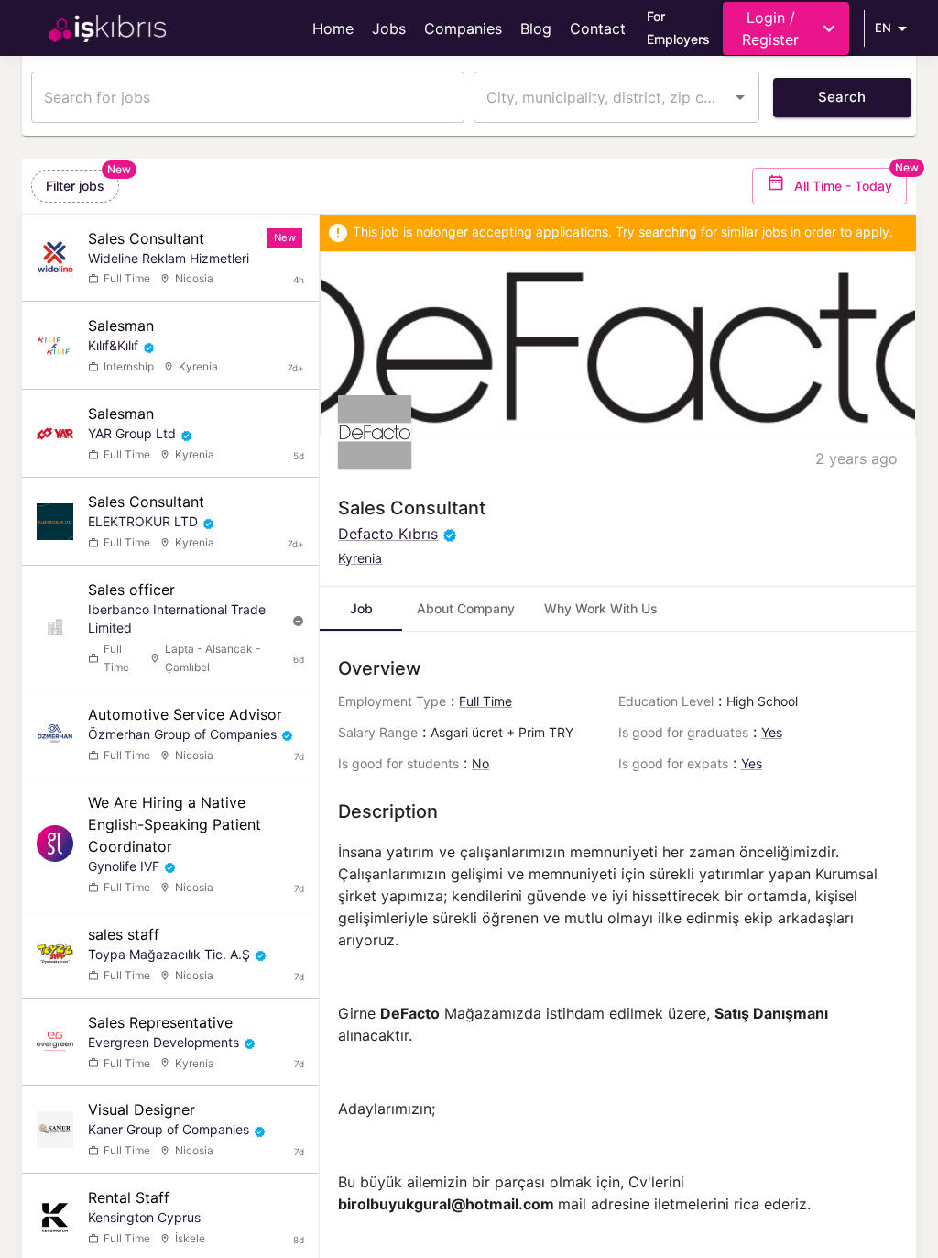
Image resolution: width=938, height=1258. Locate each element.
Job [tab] (361, 608)
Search (842, 96)
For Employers (678, 27)
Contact (598, 28)
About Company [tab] (466, 608)
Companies (463, 28)
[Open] (740, 97)
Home (333, 28)
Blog (535, 28)
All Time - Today (843, 185)
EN (883, 27)
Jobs (389, 28)
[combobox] (603, 97)
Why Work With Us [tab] (601, 608)
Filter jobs (75, 185)
